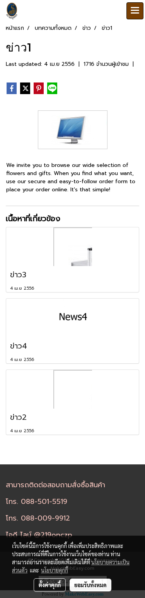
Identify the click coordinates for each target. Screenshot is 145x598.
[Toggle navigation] (134, 10)
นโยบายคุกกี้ (54, 570)
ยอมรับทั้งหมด (90, 584)
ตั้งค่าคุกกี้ (50, 584)
